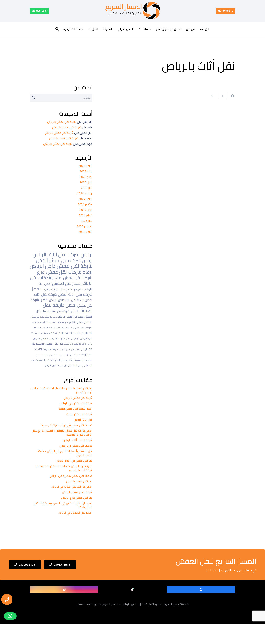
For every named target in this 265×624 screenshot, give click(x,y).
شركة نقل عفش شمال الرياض (62, 338)
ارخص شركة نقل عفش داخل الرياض (61, 263)
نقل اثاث (62, 349)
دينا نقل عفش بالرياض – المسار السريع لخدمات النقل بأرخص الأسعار (61, 390)
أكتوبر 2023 (85, 231)
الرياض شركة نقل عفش (63, 311)
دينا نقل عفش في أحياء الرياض (74, 460)
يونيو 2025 (86, 177)
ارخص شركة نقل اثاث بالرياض (62, 254)
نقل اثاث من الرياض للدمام (65, 360)
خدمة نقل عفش (51, 317)
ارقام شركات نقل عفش (69, 271)
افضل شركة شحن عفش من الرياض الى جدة (62, 289)
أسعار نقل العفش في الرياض (74, 512)
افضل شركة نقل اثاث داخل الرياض (70, 300)
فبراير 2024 (85, 215)
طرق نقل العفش (54, 343)
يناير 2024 (86, 220)
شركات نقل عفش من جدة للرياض (56, 327)
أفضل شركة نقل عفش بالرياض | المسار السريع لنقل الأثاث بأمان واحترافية (62, 432)
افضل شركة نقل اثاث (50, 294)
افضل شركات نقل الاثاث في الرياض (71, 486)
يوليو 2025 (86, 171)
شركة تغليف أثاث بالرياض (77, 440)
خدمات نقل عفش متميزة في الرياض (71, 475)
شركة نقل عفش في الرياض (76, 403)
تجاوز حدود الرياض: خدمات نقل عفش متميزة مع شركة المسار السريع (64, 468)
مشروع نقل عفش (73, 349)
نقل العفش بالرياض (53, 365)
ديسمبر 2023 (84, 226)
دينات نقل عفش (37, 317)
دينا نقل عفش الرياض (80, 321)
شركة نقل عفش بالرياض (61, 121)
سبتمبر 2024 (85, 204)
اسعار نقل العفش (67, 283)
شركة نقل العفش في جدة (46, 333)
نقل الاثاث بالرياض (73, 365)
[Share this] (231, 96)
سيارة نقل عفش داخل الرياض (81, 327)
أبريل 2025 (86, 182)
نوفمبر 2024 (84, 193)
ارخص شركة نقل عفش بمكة (75, 408)
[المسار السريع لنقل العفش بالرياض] (132, 11)
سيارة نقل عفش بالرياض (41, 322)
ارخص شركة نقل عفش (70, 260)
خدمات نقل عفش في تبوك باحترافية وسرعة (66, 425)
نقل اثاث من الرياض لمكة (44, 360)
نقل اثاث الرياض (83, 419)
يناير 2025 (86, 188)
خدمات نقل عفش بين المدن (75, 445)
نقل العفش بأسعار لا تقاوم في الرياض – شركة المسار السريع (64, 453)
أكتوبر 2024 (85, 199)
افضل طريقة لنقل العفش (67, 308)
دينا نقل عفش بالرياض (79, 481)
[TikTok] (132, 589)
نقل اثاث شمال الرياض (54, 355)
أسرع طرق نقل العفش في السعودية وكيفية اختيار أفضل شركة (63, 505)
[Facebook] (201, 589)
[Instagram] (64, 589)
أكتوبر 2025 (85, 166)
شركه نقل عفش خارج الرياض (75, 344)
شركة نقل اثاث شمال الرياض (69, 333)
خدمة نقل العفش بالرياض (71, 316)
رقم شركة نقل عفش (60, 322)
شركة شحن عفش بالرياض (77, 492)
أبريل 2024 (86, 209)
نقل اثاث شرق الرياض (72, 355)
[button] (140, 29)
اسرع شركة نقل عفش (64, 275)
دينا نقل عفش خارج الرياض (76, 497)
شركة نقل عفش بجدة (79, 414)
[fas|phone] (6, 599)
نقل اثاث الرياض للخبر (50, 349)
